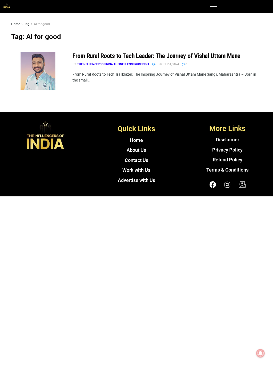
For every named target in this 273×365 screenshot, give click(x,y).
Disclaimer (227, 139)
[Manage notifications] (260, 353)
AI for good (42, 24)
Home (15, 24)
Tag (27, 24)
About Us (136, 150)
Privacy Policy (227, 150)
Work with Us (136, 170)
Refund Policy (227, 159)
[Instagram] (227, 184)
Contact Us (136, 160)
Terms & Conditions (227, 170)
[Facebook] (212, 184)
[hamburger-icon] (213, 6)
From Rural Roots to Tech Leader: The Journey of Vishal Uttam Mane (156, 56)
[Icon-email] (242, 184)
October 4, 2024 (167, 64)
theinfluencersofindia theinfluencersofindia (113, 64)
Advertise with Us (136, 180)
